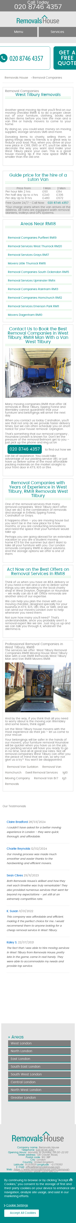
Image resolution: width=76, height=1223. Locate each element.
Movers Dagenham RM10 (25, 315)
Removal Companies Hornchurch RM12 (35, 297)
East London (20, 1059)
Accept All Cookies (23, 1213)
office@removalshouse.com (43, 1167)
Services (57, 31)
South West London (26, 1074)
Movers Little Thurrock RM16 (27, 263)
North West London (26, 1090)
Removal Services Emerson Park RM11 (33, 306)
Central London (23, 1082)
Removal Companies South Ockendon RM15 (38, 272)
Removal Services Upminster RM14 (31, 280)
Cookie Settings (17, 1205)
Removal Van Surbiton (22, 767)
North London (21, 1051)
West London (21, 1043)
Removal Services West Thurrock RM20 (35, 246)
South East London (25, 1066)
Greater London (23, 1097)
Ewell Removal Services (42, 772)
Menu (18, 31)
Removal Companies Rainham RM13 (33, 289)
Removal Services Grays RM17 (28, 255)
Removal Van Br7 (46, 778)
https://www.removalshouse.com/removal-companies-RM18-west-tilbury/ (42, 1170)
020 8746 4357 (58, 202)
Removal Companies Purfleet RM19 (32, 237)
